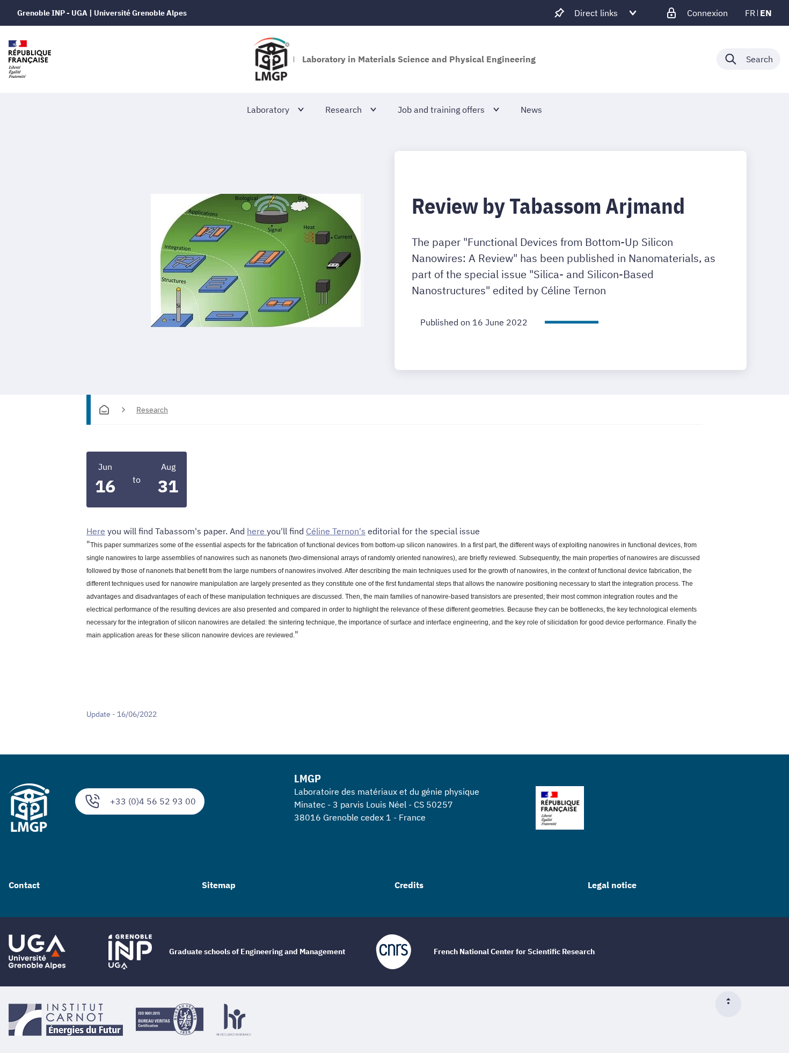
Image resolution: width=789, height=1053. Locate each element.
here (257, 531)
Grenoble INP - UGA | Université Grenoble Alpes (102, 13)
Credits (408, 885)
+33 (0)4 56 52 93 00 (153, 801)
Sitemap (219, 885)
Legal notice (612, 885)
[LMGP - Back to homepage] (271, 59)
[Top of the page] (732, 1004)
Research (152, 410)
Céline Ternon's (336, 531)
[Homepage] (104, 409)
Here (95, 531)
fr (750, 13)
